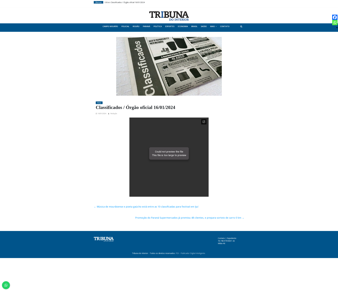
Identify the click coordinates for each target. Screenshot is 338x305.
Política (158, 26)
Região (136, 26)
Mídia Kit (221, 243)
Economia (183, 26)
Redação (114, 113)
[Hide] (337, 28)
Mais (212, 26)
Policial (125, 26)
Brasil (194, 26)
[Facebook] (334, 17)
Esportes (169, 26)
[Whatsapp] (334, 22)
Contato (224, 26)
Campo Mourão (110, 26)
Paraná (146, 26)
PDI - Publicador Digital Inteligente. (190, 253)
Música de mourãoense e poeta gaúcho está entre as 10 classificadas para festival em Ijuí (146, 206)
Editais (107, 2)
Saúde (204, 26)
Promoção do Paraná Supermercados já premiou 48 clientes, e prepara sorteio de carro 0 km (189, 217)
